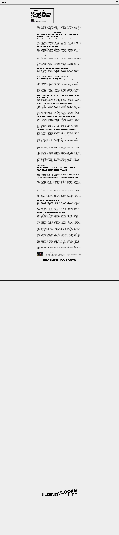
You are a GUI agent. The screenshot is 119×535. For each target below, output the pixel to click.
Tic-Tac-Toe (57, 237)
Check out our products (64, 247)
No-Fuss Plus (49, 237)
